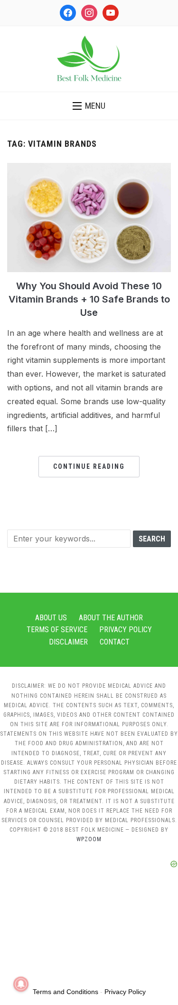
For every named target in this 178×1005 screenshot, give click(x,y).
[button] (89, 106)
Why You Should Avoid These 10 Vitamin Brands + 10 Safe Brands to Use (89, 299)
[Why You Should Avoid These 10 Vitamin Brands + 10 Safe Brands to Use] (89, 168)
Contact (115, 641)
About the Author (111, 617)
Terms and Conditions (65, 992)
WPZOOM (89, 839)
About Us (51, 617)
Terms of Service (57, 629)
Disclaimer (68, 641)
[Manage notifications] (20, 984)
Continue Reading (89, 466)
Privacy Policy (125, 629)
